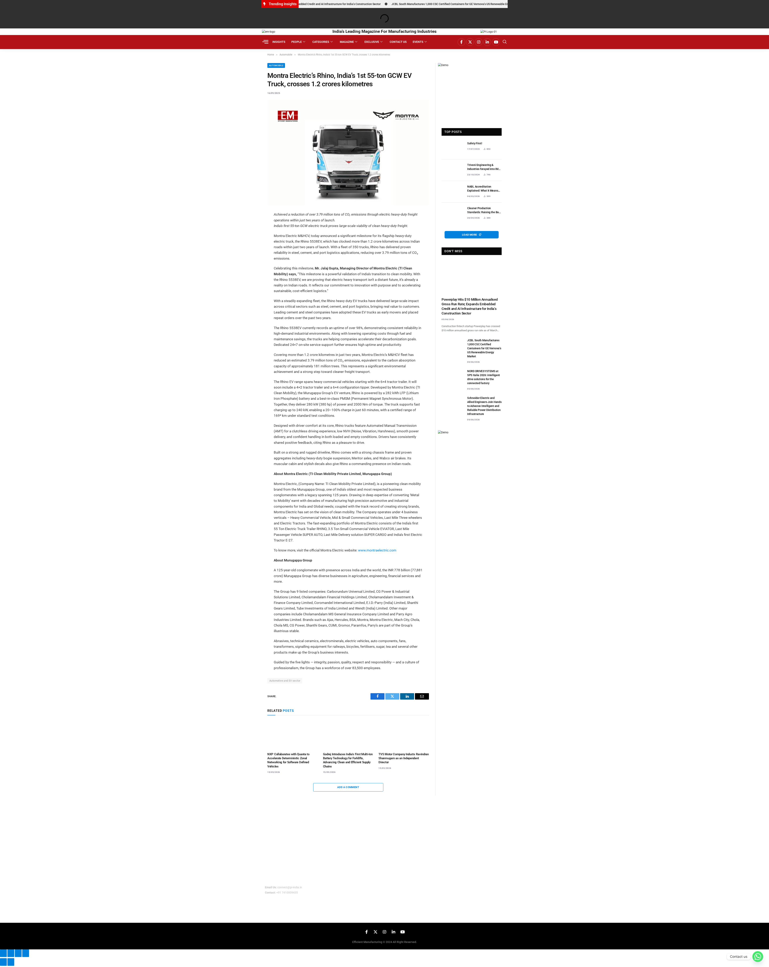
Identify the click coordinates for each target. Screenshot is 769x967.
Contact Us (398, 41)
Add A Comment (348, 787)
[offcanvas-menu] (265, 42)
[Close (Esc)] (25, 953)
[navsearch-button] (505, 42)
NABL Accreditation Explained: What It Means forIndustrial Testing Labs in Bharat (484, 189)
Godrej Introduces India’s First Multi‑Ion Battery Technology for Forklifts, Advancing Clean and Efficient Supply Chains (348, 760)
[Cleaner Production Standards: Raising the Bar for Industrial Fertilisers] (453, 213)
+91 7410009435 (287, 892)
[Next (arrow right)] (10, 962)
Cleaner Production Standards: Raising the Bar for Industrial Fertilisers (483, 210)
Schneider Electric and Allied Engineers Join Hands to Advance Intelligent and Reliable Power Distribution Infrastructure (484, 406)
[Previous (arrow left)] (3, 962)
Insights (278, 41)
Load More (470, 234)
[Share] (18, 953)
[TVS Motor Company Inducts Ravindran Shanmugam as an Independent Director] (403, 735)
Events (418, 41)
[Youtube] (496, 42)
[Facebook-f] (461, 42)
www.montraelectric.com (377, 550)
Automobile (276, 65)
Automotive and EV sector (284, 680)
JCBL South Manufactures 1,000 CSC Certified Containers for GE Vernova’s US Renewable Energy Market (431, 4)
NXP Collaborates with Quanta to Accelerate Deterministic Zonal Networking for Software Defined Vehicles (288, 760)
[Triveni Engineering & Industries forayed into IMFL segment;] (453, 170)
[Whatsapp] (757, 956)
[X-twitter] (470, 42)
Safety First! (474, 143)
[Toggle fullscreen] (10, 953)
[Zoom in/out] (3, 953)
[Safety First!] (453, 148)
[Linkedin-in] (487, 42)
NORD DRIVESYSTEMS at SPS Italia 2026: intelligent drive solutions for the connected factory (483, 377)
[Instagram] (478, 42)
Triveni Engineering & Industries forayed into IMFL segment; (484, 167)
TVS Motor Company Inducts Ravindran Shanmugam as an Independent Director (403, 758)
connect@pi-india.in (289, 887)
